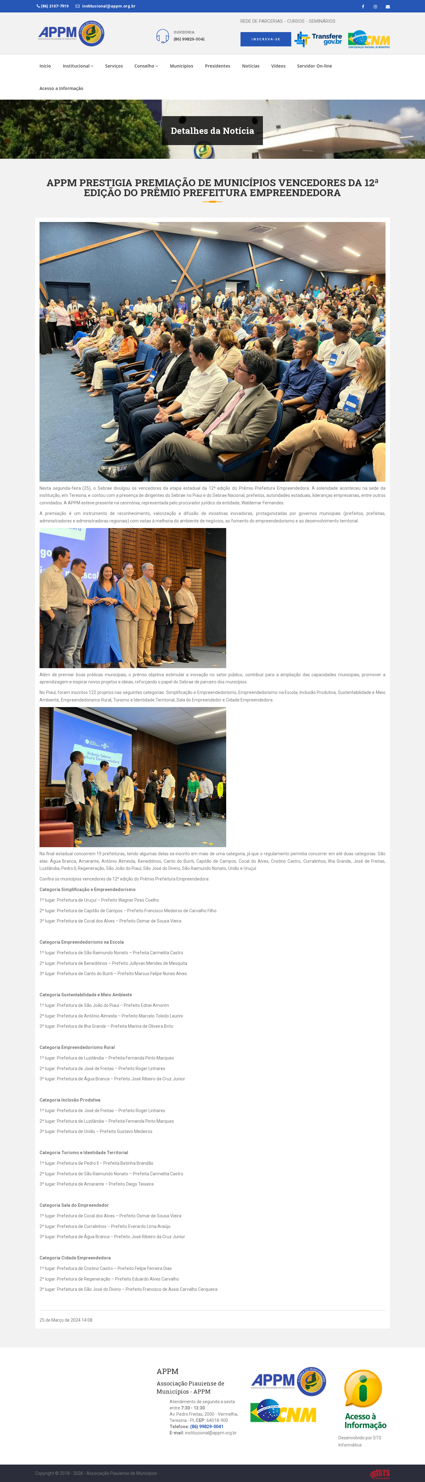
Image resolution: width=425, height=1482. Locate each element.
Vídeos (278, 66)
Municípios (181, 66)
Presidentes (217, 66)
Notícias (250, 66)
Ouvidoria (184, 32)
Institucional (76, 66)
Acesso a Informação (61, 88)
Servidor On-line (314, 66)
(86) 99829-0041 (206, 1426)
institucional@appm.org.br (108, 6)
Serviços (114, 66)
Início (45, 66)
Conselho (144, 66)
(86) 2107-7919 (54, 6)
